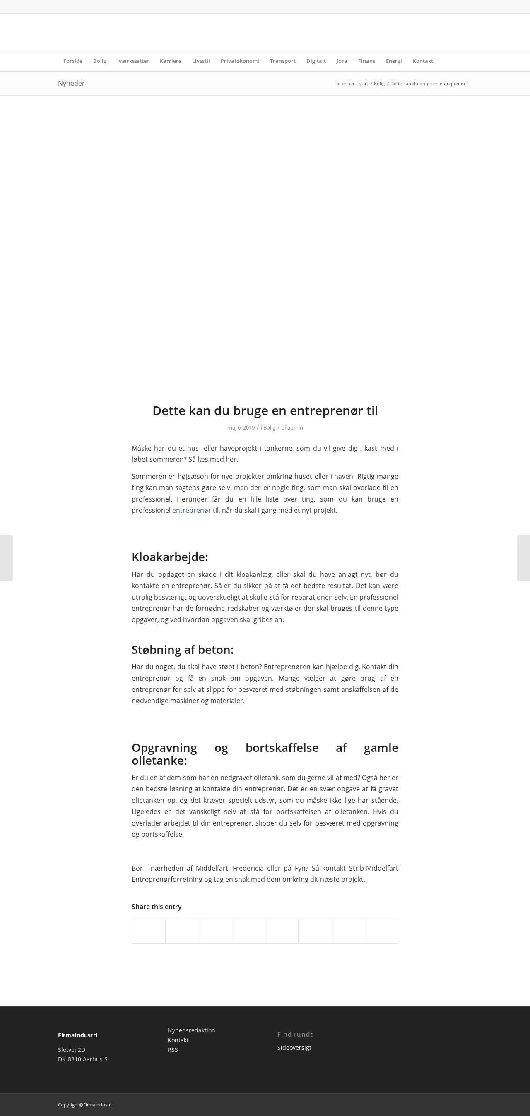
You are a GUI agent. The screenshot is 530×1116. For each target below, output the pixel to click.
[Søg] (466, 60)
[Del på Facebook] (148, 931)
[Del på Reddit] (348, 931)
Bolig (269, 427)
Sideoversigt (294, 1047)
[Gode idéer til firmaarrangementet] (6, 558)
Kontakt (178, 1040)
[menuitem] (73, 60)
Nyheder (71, 83)
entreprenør (191, 510)
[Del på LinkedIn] (248, 931)
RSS (173, 1050)
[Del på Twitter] (182, 931)
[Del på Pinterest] (215, 931)
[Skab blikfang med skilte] (523, 558)
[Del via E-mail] (381, 931)
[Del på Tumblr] (281, 931)
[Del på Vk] (315, 931)
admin (295, 427)
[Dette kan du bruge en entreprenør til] (265, 254)
